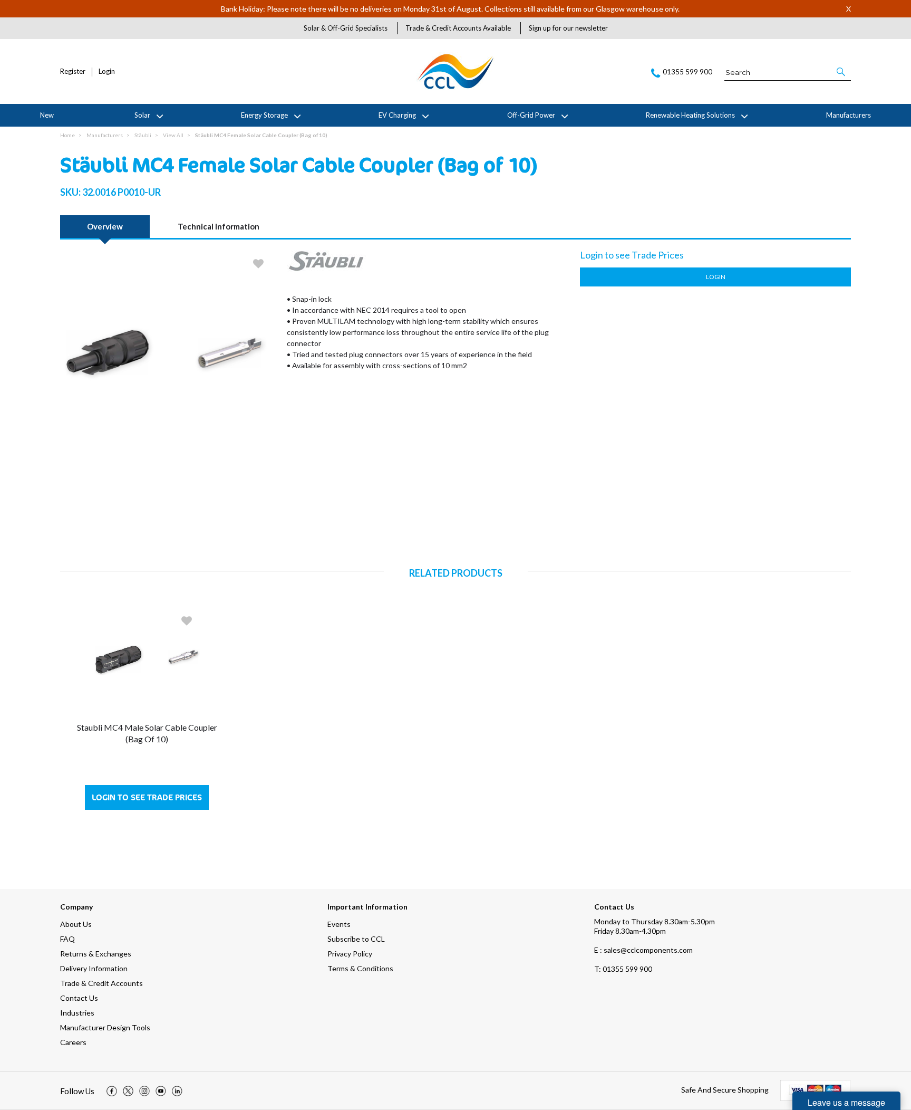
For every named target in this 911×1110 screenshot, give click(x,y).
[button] (841, 71)
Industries (77, 1012)
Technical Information (218, 226)
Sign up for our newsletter (568, 28)
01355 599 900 (623, 968)
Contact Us (79, 997)
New (47, 115)
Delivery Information (94, 968)
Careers (73, 1042)
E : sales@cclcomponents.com (643, 949)
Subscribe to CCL (356, 938)
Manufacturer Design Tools (105, 1027)
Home (67, 135)
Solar (142, 115)
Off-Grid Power (531, 115)
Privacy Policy (349, 953)
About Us (76, 924)
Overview (105, 226)
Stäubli (142, 135)
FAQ (67, 938)
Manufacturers (848, 115)
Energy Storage (264, 115)
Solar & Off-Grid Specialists (345, 28)
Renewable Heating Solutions (690, 115)
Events (339, 924)
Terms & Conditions (360, 968)
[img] (111, 1091)
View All (173, 135)
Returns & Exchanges (95, 953)
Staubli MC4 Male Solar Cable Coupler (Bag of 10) (147, 733)
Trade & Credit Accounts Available (458, 28)
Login (107, 71)
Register (72, 71)
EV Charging (397, 115)
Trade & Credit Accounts (101, 983)
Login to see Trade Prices (147, 797)
